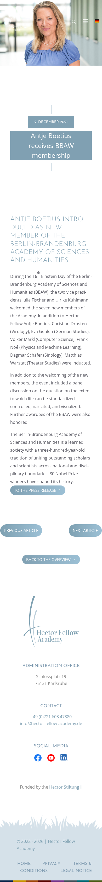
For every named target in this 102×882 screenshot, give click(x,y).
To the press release (37, 490)
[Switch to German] (97, 21)
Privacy (51, 864)
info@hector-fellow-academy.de (51, 723)
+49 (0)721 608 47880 (51, 717)
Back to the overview (51, 559)
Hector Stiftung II (65, 787)
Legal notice (76, 871)
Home (24, 864)
